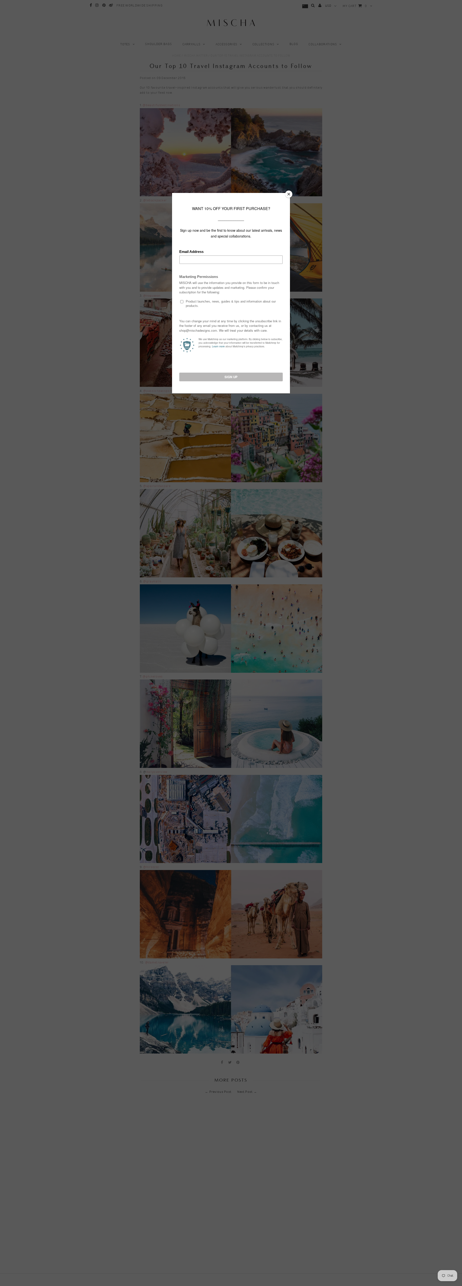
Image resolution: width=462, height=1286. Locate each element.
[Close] (288, 194)
